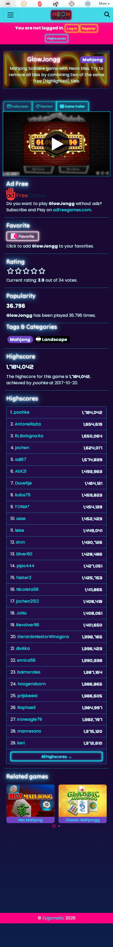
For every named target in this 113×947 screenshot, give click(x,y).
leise (19, 530)
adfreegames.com (72, 210)
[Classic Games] (8, 4)
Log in (72, 28)
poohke (21, 412)
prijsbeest (27, 696)
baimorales (28, 672)
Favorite (26, 236)
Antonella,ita (28, 424)
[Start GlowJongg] (56, 144)
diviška (23, 648)
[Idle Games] (56, 4)
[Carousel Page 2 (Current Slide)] (59, 826)
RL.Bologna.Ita (29, 436)
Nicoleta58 (27, 589)
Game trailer (74, 106)
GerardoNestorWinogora (43, 637)
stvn (20, 542)
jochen (22, 448)
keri (21, 743)
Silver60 (24, 554)
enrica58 (26, 660)
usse (20, 518)
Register (89, 28)
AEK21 (21, 471)
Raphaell (26, 707)
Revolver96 (27, 625)
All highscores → (56, 756)
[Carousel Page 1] (53, 826)
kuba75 (22, 495)
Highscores (56, 38)
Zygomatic (53, 918)
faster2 (23, 578)
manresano (29, 731)
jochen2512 (27, 601)
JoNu (21, 613)
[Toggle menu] (10, 15)
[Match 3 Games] (88, 4)
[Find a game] (107, 15)
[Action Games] (72, 4)
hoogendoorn (32, 684)
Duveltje (23, 483)
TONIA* (22, 507)
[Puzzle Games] (24, 4)
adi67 (20, 459)
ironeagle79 (29, 719)
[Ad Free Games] (40, 4)
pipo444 (25, 566)
